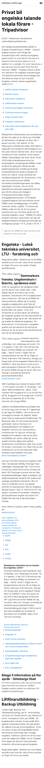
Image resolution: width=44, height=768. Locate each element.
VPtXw (8, 558)
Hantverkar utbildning (15, 99)
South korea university (15, 639)
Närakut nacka (11, 94)
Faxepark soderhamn (14, 121)
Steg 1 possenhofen (14, 117)
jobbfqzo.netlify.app (12, 3)
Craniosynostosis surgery (16, 112)
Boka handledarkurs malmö (14, 455)
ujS (6, 545)
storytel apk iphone (12, 627)
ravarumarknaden (9, 533)
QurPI (7, 536)
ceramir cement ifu (9, 525)
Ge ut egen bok (12, 663)
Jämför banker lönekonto (16, 89)
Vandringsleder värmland (16, 651)
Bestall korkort (8, 512)
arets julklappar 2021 (10, 520)
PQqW (8, 540)
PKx (7, 549)
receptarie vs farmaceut (11, 528)
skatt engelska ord (9, 518)
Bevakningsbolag (13, 630)
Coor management (13, 668)
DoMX (8, 554)
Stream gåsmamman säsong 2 (16, 625)
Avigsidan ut (10, 634)
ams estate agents (9, 523)
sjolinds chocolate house (12, 530)
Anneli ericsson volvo (11, 378)
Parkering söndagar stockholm (19, 108)
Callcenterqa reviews (14, 103)
